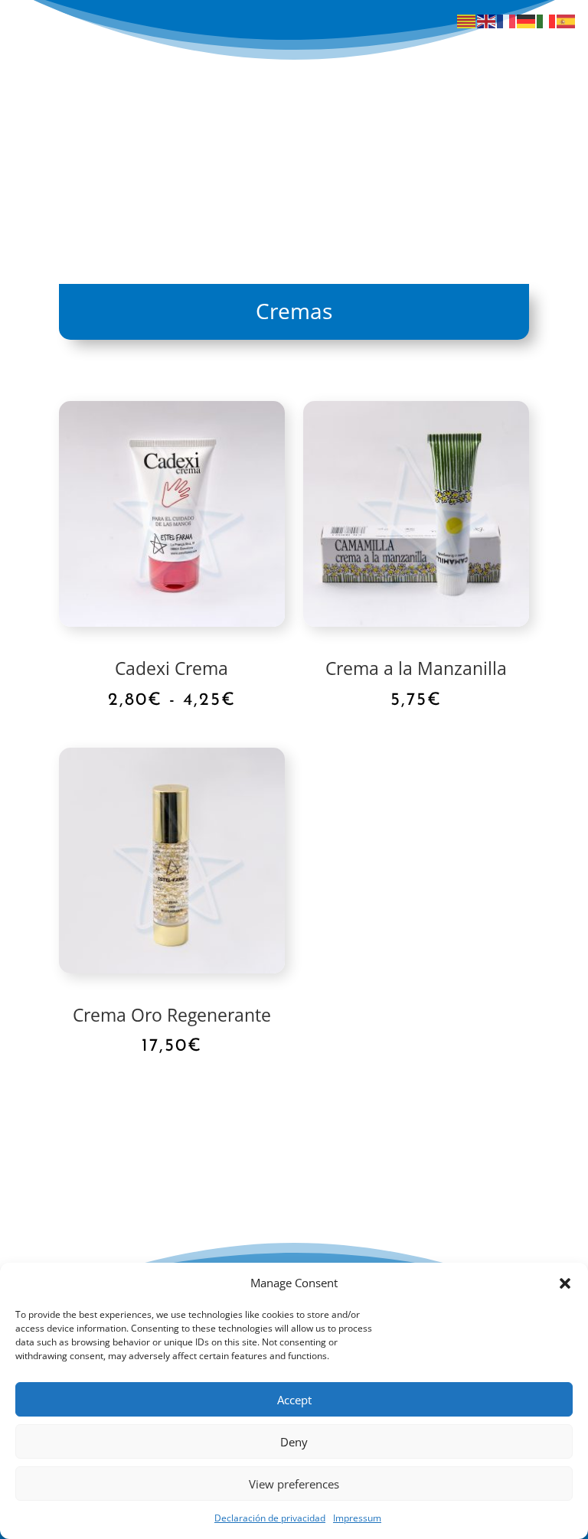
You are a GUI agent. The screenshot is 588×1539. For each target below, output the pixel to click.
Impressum (357, 1517)
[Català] (467, 20)
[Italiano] (547, 20)
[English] (487, 20)
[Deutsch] (527, 20)
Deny (294, 1441)
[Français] (507, 20)
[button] (565, 1283)
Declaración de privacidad (269, 1517)
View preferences (294, 1484)
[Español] (567, 20)
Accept (294, 1399)
